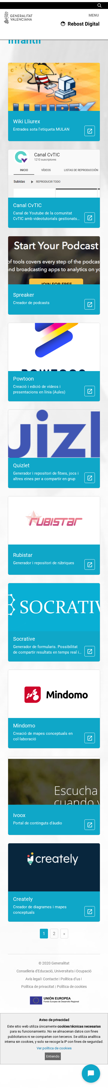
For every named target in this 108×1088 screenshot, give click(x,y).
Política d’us (70, 979)
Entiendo (53, 1056)
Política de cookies (72, 986)
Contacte (50, 979)
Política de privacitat (37, 986)
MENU (94, 15)
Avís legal (33, 979)
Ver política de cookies (54, 1048)
